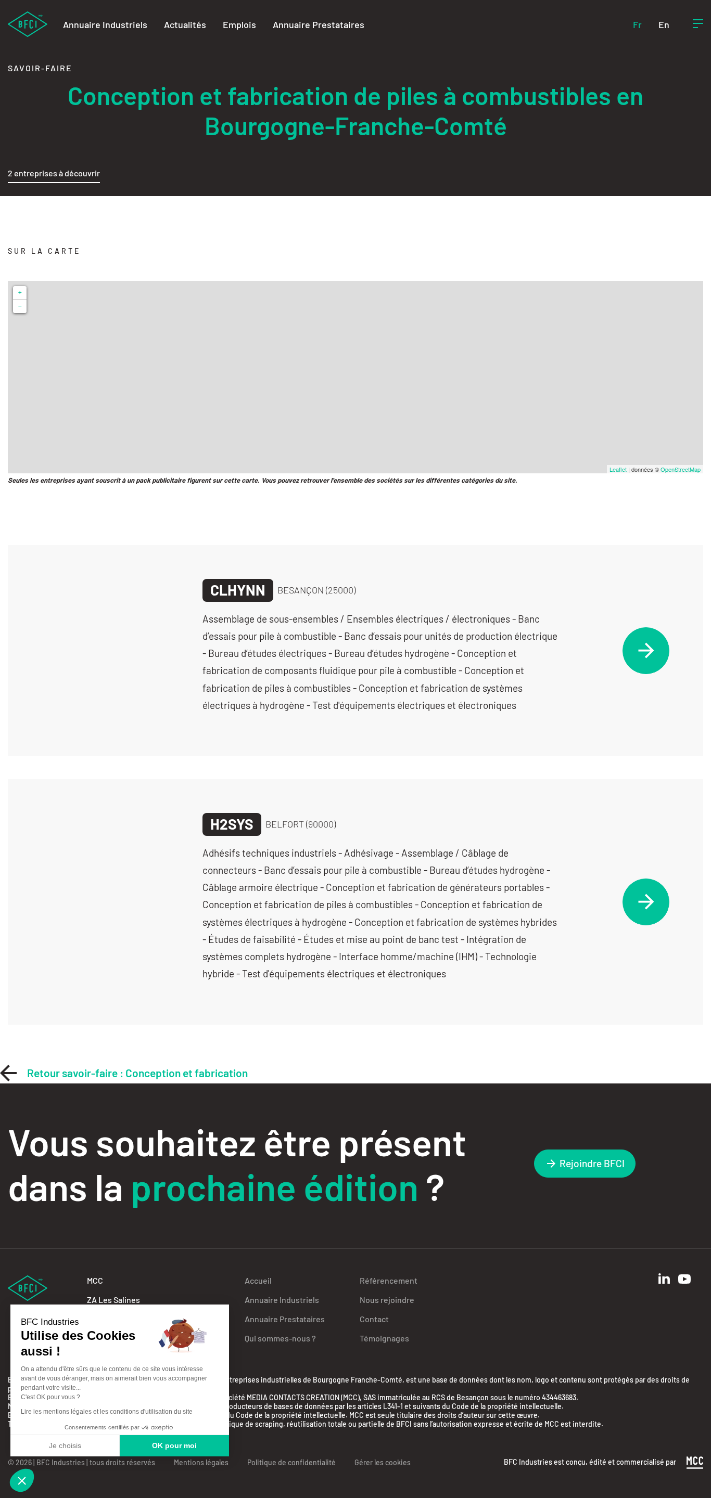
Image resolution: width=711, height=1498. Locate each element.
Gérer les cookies (382, 1462)
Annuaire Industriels (105, 24)
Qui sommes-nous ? (280, 1338)
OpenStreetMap (681, 469)
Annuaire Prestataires (318, 24)
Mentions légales (201, 1462)
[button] (21, 1480)
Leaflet (618, 469)
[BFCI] (27, 23)
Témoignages (384, 1338)
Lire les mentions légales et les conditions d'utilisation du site (107, 1411)
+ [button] (20, 292)
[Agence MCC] (695, 1461)
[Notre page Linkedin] (664, 1278)
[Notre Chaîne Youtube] (684, 1279)
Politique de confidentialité (291, 1462)
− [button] (20, 306)
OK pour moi (174, 1445)
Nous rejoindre (387, 1300)
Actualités (185, 24)
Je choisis (65, 1445)
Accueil (258, 1280)
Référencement (388, 1280)
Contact (374, 1319)
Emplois (239, 24)
